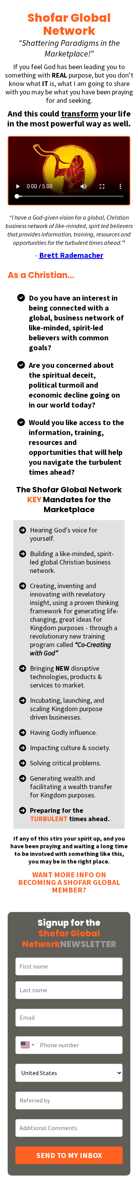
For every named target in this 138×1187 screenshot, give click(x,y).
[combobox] (25, 1045)
